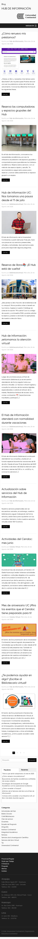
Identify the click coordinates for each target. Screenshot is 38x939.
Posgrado (5, 866)
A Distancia (5, 864)
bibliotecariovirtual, (17, 204)
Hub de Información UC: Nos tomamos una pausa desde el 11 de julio (17, 196)
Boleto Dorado (7, 814)
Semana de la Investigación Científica (15, 837)
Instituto (4, 871)
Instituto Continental (9, 830)
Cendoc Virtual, (15, 547)
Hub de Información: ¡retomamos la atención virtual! (16, 339)
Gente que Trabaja (8, 861)
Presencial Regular (8, 859)
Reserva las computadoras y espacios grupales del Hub (18, 110)
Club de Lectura (7, 819)
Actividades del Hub (9, 811)
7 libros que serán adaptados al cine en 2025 (18, 774)
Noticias (4, 835)
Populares (7, 770)
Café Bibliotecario (8, 816)
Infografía (5, 827)
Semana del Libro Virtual (10, 840)
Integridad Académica (10, 832)
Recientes (24, 770)
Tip (3, 843)
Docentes (5, 822)
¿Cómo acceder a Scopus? (11, 788)
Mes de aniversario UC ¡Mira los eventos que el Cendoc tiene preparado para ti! (19, 609)
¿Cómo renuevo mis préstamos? (13, 776)
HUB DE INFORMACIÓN (16, 8)
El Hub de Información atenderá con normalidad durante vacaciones (18, 418)
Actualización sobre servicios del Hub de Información (14, 492)
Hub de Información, (17, 41)
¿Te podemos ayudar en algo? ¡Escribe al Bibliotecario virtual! (17, 679)
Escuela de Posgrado (9, 824)
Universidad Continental (10, 845)
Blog (4, 4)
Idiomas (4, 868)
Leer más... (5, 94)
